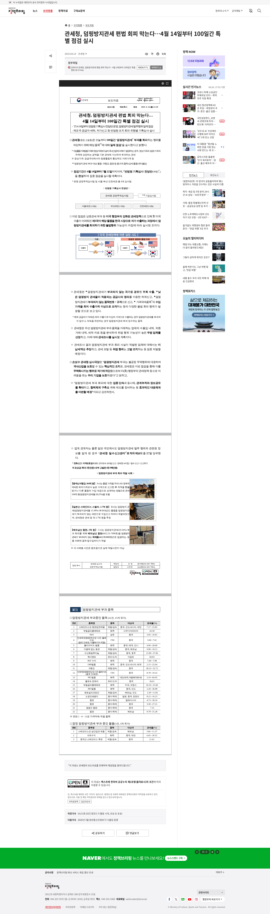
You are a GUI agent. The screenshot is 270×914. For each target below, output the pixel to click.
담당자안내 (85, 801)
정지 (212, 852)
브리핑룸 (48, 11)
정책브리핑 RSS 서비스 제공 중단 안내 (75, 872)
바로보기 (142, 67)
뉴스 (35, 11)
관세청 (82, 53)
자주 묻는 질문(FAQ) (107, 907)
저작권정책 (73, 801)
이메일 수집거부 (87, 907)
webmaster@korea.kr (136, 899)
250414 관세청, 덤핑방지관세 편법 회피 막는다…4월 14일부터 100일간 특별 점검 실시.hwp (103, 68)
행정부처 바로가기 (211, 899)
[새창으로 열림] (157, 54)
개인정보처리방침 (53, 907)
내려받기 (155, 67)
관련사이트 (204, 892)
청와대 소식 (220, 10)
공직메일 (236, 10)
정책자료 (63, 11)
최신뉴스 (214, 175)
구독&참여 (79, 11)
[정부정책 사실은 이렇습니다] (204, 73)
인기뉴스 (193, 175)
